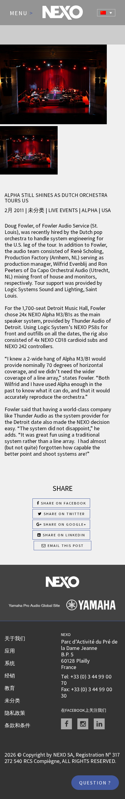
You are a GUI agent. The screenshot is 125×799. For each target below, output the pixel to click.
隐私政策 (15, 713)
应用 (10, 651)
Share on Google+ (64, 524)
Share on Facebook (62, 503)
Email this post (65, 545)
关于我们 (15, 638)
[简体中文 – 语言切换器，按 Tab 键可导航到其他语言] (106, 12)
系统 (10, 663)
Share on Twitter (63, 513)
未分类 (12, 700)
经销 (10, 675)
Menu (21, 13)
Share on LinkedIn (63, 535)
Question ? (95, 783)
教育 (10, 688)
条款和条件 (17, 725)
